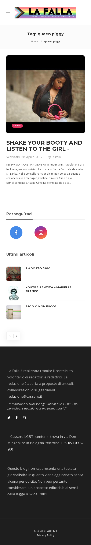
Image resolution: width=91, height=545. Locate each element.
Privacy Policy (46, 535)
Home (34, 41)
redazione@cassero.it (24, 396)
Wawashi (13, 157)
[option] (45, 293)
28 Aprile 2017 (32, 157)
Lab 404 (52, 531)
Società (17, 125)
